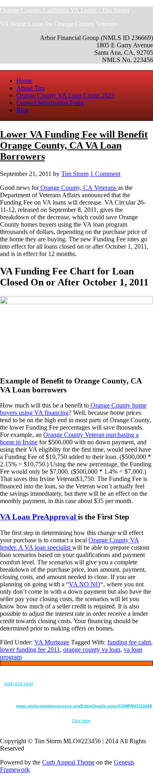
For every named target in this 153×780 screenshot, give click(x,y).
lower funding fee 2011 (30, 649)
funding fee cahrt (129, 642)
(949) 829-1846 (18, 684)
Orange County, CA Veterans (78, 187)
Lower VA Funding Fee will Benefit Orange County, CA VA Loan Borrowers (74, 145)
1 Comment (105, 173)
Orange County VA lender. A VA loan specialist (69, 544)
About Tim (30, 88)
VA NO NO (84, 584)
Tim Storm (75, 173)
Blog (22, 110)
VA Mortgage (51, 642)
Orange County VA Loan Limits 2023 (65, 95)
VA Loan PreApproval (39, 517)
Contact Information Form (50, 102)
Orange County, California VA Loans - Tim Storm (64, 10)
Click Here (81, 720)
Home (24, 80)
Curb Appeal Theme (68, 762)
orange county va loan (91, 649)
